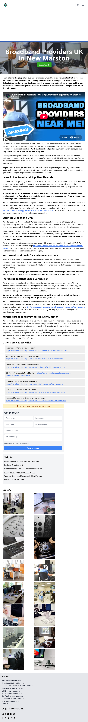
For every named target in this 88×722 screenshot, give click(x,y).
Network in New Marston (12, 693)
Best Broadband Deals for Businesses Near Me (23, 469)
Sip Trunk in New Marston (12, 696)
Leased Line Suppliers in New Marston (17, 686)
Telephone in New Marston (13, 698)
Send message (33, 448)
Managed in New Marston (12, 688)
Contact (5, 704)
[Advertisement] (44, 26)
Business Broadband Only (14, 465)
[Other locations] (78, 5)
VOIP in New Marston (10, 701)
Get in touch (44, 65)
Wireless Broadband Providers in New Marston (23, 476)
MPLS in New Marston (11, 691)
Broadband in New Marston (13, 683)
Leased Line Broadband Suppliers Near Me (21, 461)
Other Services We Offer (14, 479)
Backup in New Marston (11, 680)
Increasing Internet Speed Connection (19, 472)
